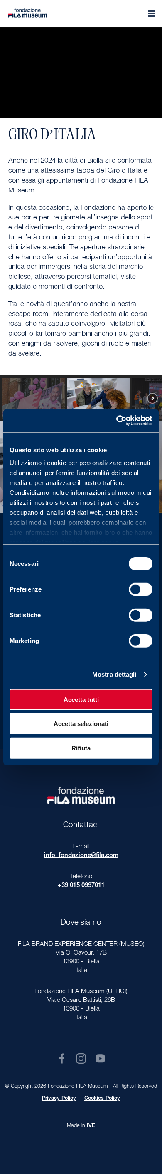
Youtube (100, 1058)
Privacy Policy (59, 1098)
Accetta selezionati (81, 723)
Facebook (61, 1058)
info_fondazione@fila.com (81, 855)
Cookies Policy (102, 1098)
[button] (54, 398)
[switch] (140, 589)
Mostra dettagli (114, 674)
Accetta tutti (81, 699)
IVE (91, 1126)
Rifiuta (81, 747)
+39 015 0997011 (81, 885)
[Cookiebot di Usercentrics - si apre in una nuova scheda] (116, 420)
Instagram (81, 1058)
